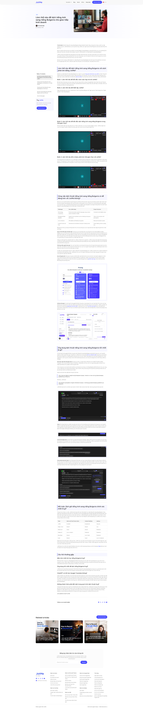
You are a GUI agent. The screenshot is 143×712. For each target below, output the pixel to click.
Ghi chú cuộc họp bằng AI (99, 690)
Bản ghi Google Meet (83, 683)
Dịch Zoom (52, 675)
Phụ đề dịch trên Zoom (54, 677)
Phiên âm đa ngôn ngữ (98, 684)
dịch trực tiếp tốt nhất (91, 354)
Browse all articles (102, 617)
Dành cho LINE (68, 692)
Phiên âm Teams (68, 680)
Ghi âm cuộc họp (97, 694)
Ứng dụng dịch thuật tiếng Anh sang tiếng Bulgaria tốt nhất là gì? (43, 88)
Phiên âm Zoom (53, 679)
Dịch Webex (82, 690)
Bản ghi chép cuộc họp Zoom (55, 681)
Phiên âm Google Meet (84, 681)
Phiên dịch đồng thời (98, 681)
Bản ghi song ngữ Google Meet (85, 677)
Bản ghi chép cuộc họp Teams (70, 682)
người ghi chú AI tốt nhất (72, 306)
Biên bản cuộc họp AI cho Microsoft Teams (69, 685)
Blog (74, 2)
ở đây (99, 546)
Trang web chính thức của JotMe (92, 73)
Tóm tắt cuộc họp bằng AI (99, 679)
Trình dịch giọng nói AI (98, 677)
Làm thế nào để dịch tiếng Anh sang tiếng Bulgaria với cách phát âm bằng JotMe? (44, 77)
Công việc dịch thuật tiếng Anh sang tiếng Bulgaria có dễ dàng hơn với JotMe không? (44, 83)
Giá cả (78, 2)
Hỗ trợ (82, 2)
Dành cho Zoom (53, 673)
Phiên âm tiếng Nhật (98, 683)
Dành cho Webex (83, 688)
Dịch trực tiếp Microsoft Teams (70, 675)
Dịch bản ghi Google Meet (84, 679)
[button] (68, 2)
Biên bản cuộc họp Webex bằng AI (86, 695)
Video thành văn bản (98, 675)
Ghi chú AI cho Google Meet (85, 675)
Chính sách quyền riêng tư (93, 706)
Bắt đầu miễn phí (97, 2)
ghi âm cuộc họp (91, 259)
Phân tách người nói (98, 688)
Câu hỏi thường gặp (41, 95)
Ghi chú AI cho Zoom (54, 683)
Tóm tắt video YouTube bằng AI (56, 695)
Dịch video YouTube (54, 690)
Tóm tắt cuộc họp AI (91, 306)
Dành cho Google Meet (84, 673)
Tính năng (96, 673)
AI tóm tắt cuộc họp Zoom (55, 684)
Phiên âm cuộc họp (97, 686)
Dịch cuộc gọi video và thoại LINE (71, 694)
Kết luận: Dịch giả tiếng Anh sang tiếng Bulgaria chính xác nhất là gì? (44, 92)
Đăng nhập (88, 2)
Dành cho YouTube (54, 688)
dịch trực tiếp (79, 76)
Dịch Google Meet (83, 684)
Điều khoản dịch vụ (103, 706)
